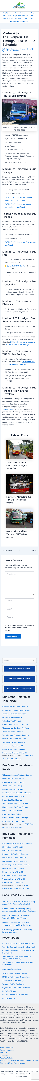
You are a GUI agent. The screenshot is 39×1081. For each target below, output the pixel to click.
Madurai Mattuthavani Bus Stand (14, 739)
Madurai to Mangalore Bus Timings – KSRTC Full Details (18, 500)
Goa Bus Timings (8, 998)
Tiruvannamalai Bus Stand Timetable (15, 728)
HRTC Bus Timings (9, 991)
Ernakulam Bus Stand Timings (13, 779)
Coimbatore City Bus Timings (23, 18)
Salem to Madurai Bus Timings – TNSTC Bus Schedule (16, 534)
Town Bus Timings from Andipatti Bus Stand (18, 947)
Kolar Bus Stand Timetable (12, 851)
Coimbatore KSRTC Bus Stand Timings (16, 793)
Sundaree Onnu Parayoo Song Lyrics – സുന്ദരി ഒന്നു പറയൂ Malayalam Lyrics (16, 924)
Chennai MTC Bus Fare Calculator (19, 689)
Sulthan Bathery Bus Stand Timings (15, 804)
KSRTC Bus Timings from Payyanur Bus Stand (19, 943)
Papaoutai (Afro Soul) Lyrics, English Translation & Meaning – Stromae (15, 917)
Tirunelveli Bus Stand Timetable (13, 742)
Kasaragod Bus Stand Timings (13, 821)
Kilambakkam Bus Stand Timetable (15, 707)
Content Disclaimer (7, 1050)
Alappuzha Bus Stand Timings (13, 782)
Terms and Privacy (7, 1048)
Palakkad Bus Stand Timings (12, 789)
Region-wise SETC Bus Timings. (17, 345)
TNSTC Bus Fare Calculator (19, 669)
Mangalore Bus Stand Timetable (14, 858)
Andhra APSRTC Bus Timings (13, 981)
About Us (3, 1053)
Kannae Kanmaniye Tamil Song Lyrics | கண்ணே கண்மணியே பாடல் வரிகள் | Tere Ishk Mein (18, 910)
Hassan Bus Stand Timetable (13, 872)
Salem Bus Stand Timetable (12, 721)
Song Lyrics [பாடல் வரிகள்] (11, 969)
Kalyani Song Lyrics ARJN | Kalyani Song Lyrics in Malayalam (17, 931)
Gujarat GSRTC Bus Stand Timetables (16, 988)
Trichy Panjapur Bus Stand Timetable (15, 735)
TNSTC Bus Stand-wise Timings (14, 13)
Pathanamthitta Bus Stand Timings (15, 818)
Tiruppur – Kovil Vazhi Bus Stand (14, 714)
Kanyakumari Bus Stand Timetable (14, 753)
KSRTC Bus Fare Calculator (19, 679)
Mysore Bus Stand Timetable (12, 847)
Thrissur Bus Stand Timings (12, 786)
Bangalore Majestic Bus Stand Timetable (17, 843)
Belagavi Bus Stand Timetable (13, 868)
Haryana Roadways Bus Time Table (15, 995)
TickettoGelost (8, 409)
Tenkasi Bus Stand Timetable (13, 746)
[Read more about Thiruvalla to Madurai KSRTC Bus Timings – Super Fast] (19, 449)
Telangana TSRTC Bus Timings (13, 984)
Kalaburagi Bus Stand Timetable (14, 875)
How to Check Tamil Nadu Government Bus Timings (19, 1061)
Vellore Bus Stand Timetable (12, 732)
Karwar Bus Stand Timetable (12, 883)
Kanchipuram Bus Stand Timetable (15, 725)
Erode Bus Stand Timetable (12, 717)
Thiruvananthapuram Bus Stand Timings (17, 775)
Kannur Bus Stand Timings (12, 800)
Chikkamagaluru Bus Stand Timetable (16, 865)
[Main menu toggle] (34, 5)
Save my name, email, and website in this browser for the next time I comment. (19, 627)
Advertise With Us (6, 1058)
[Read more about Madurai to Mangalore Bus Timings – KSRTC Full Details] (19, 484)
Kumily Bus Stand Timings (11, 814)
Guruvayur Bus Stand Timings (13, 796)
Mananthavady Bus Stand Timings (15, 807)
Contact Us (4, 1055)
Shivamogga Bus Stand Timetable (14, 861)
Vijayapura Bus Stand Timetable (13, 879)
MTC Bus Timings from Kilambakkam (16, 977)
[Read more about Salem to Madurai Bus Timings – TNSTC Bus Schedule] (19, 518)
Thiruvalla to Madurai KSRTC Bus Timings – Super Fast (16, 465)
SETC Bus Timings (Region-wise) (14, 973)
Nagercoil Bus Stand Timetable (13, 749)
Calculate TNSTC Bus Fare (16, 266)
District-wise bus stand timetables (22, 342)
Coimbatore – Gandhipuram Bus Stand (16, 710)
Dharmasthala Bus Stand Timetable (15, 854)
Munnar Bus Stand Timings (12, 811)
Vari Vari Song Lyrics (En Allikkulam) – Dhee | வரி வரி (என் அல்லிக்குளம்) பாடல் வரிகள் (18, 903)
